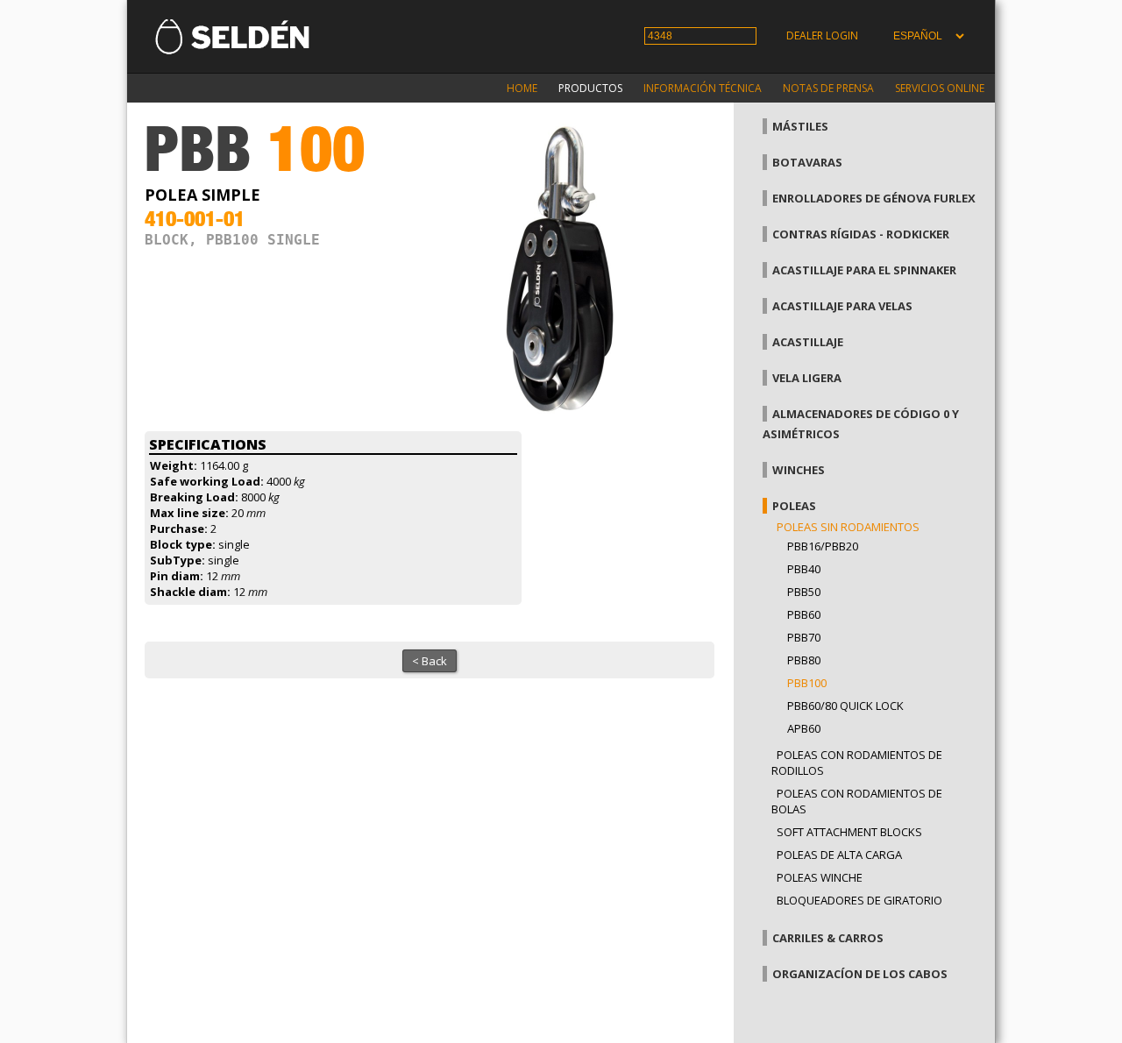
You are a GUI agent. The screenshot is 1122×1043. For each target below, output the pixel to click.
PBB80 (803, 660)
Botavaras (807, 162)
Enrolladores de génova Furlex (874, 198)
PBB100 (807, 683)
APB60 (803, 728)
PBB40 (803, 569)
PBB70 (803, 637)
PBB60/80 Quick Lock (845, 705)
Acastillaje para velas (842, 306)
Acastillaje (807, 342)
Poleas (794, 506)
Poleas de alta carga (839, 854)
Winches (798, 470)
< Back (429, 661)
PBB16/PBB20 (822, 546)
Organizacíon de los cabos (860, 974)
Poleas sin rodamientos (848, 527)
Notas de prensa (828, 88)
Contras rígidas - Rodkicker (860, 234)
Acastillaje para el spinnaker (864, 270)
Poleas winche (820, 877)
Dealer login (822, 35)
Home (522, 88)
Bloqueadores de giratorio (859, 900)
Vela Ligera (807, 378)
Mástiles (800, 126)
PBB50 (803, 592)
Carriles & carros (828, 938)
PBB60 (803, 614)
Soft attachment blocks (849, 832)
